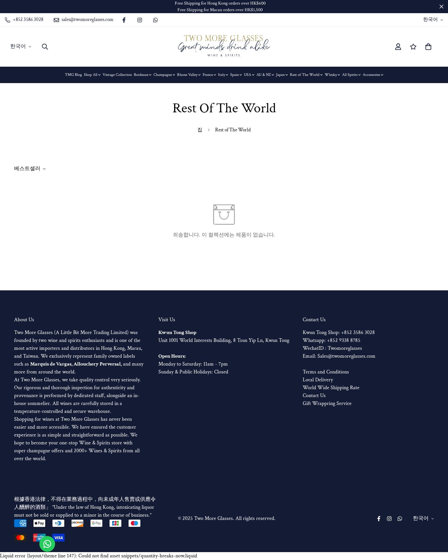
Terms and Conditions (326, 372)
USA (247, 74)
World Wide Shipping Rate (331, 387)
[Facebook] (124, 20)
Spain (234, 74)
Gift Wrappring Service (327, 403)
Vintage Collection (117, 74)
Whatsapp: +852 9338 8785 (331, 340)
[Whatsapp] (155, 20)
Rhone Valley (187, 74)
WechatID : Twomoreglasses (332, 348)
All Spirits (349, 74)
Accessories (371, 74)
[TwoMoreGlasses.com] (224, 46)
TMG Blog (73, 74)
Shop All (90, 74)
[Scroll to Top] (435, 524)
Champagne (162, 74)
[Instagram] (140, 20)
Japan (280, 74)
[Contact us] (47, 544)
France (208, 74)
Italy (221, 74)
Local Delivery (318, 379)
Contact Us (314, 395)
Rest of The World (304, 74)
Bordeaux (141, 74)
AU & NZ (263, 74)
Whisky (331, 74)
